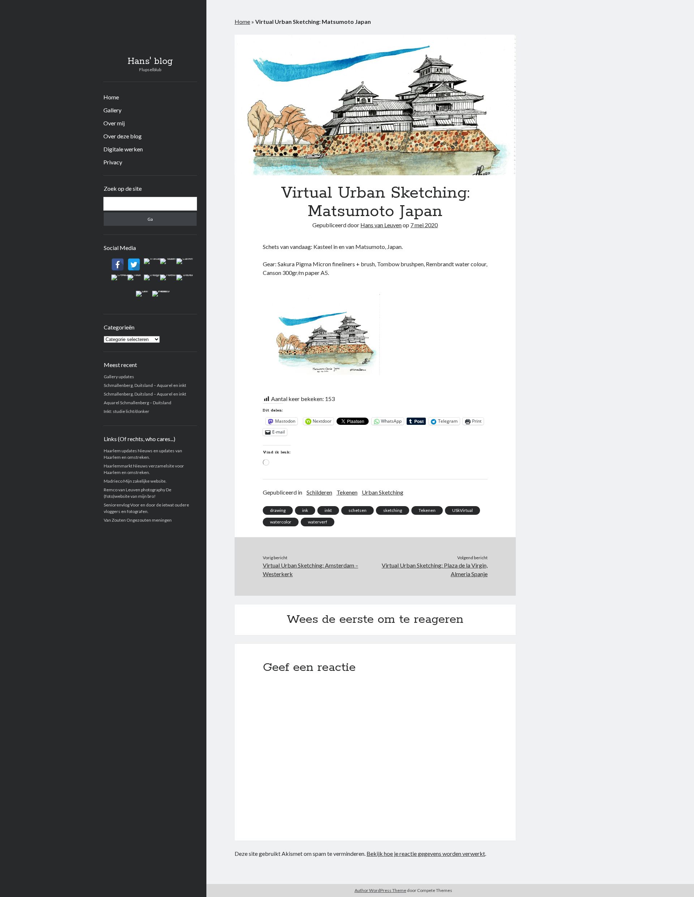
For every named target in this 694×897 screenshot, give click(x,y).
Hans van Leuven (381, 224)
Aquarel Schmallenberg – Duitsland (137, 402)
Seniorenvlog (116, 505)
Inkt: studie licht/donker (126, 411)
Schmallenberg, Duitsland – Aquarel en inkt (145, 385)
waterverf (317, 522)
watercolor (280, 522)
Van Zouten (115, 520)
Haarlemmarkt (118, 466)
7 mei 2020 (424, 224)
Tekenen (347, 492)
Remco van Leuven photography (134, 489)
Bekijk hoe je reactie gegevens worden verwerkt (426, 853)
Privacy (112, 162)
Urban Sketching (382, 492)
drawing (278, 510)
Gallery (112, 110)
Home (111, 97)
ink (305, 510)
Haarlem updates (120, 450)
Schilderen (319, 492)
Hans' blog (150, 61)
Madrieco (113, 481)
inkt (328, 510)
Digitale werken (123, 149)
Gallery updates (119, 376)
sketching (392, 510)
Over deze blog (122, 136)
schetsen (357, 510)
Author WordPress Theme (380, 890)
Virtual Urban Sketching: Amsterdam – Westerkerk (310, 569)
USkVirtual (462, 510)
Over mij (114, 123)
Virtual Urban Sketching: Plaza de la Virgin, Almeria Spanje (435, 569)
